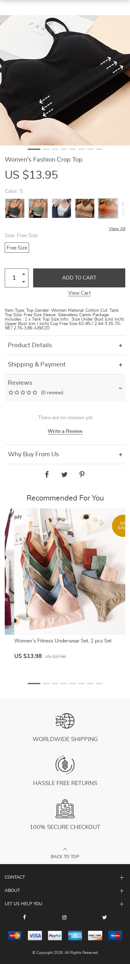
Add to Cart (79, 277)
